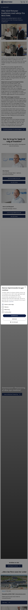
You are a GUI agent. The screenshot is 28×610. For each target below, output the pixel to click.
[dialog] (14, 305)
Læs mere (11, 301)
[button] (14, 322)
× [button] (25, 287)
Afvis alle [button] (14, 319)
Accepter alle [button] (14, 315)
